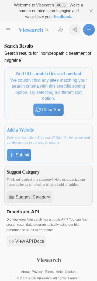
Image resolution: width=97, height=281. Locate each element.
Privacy (37, 272)
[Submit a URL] (89, 30)
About (25, 272)
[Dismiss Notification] (91, 11)
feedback (62, 16)
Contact (70, 272)
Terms (49, 272)
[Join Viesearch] (61, 30)
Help (59, 272)
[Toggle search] (47, 30)
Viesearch (30, 29)
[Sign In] (75, 30)
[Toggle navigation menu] (8, 30)
